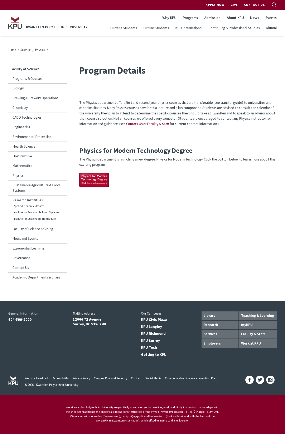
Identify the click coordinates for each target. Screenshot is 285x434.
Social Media (153, 378)
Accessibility (61, 378)
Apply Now (215, 5)
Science (25, 50)
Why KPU (169, 17)
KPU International (188, 28)
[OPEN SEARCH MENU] (274, 4)
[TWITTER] (260, 380)
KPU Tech (149, 347)
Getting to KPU (153, 354)
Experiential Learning (28, 248)
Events (271, 17)
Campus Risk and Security (110, 378)
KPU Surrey (150, 340)
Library (209, 315)
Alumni (271, 28)
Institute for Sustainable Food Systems (36, 212)
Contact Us (254, 5)
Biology (18, 88)
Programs (190, 17)
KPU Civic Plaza (154, 319)
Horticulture (22, 156)
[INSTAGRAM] (270, 380)
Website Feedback (37, 378)
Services (210, 334)
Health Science (24, 146)
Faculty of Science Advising (33, 229)
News (254, 17)
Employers (212, 343)
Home (12, 50)
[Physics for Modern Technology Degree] (94, 179)
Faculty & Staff (158, 124)
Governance (21, 258)
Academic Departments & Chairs (37, 277)
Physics (40, 50)
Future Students (156, 28)
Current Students (123, 28)
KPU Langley (151, 326)
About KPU (235, 17)
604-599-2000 (20, 319)
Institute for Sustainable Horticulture (35, 219)
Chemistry (20, 107)
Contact (136, 378)
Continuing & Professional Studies (234, 28)
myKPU (247, 324)
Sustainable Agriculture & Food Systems (36, 188)
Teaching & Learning (257, 315)
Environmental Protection (32, 136)
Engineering (21, 127)
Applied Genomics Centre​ (29, 206)
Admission (212, 17)
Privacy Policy (81, 378)
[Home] (15, 22)
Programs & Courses (27, 78)
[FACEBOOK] (249, 380)
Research (211, 324)
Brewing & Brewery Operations (35, 98)
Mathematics (22, 165)
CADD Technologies (27, 117)
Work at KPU (251, 343)
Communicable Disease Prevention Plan (191, 378)
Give (234, 5)
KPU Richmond (153, 333)
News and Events (25, 238)
